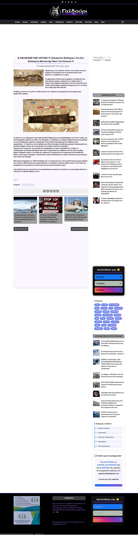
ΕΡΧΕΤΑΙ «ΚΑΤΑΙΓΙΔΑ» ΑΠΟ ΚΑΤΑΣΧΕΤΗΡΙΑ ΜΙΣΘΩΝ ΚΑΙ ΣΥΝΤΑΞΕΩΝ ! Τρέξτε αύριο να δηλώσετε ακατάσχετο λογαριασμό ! (111, 364)
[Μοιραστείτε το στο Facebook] (66, 66)
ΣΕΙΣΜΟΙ (114, 328)
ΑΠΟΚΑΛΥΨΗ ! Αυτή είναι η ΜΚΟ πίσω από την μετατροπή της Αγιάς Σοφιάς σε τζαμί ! (76, 217)
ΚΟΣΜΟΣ (43, 22)
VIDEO (103, 22)
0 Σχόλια (57, 66)
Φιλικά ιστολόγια (102, 428)
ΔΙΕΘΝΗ (107, 328)
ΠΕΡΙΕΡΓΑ (69, 22)
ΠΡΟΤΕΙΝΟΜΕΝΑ (114, 304)
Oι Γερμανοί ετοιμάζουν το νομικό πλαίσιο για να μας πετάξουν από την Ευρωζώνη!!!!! (112, 102)
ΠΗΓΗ (16, 180)
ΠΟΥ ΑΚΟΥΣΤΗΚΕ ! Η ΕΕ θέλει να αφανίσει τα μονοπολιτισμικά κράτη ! (112, 384)
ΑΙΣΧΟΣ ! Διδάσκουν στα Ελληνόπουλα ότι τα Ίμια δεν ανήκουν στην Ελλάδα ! (110, 414)
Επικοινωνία (101, 432)
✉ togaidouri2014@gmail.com (109, 485)
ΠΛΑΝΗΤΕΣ (110, 318)
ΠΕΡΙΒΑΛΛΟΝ (59, 22)
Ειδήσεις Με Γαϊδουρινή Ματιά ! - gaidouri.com (27, 534)
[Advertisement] (69, 40)
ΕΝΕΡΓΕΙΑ (106, 321)
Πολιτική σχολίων (103, 446)
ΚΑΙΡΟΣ (97, 325)
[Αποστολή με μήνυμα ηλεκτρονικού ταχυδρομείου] (61, 66)
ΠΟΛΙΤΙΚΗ (106, 311)
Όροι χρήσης (101, 441)
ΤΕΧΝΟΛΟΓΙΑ (98, 328)
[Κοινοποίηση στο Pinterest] (68, 66)
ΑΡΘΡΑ (104, 325)
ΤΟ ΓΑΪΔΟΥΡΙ (115, 321)
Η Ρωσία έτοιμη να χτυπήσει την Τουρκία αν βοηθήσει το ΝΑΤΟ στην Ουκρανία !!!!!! (112, 132)
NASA (96, 22)
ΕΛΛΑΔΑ (25, 22)
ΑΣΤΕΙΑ (103, 318)
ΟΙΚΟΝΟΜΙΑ (34, 22)
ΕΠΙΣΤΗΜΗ (78, 22)
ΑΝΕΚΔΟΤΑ (98, 321)
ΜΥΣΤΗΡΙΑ (88, 22)
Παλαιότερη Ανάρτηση (79, 229)
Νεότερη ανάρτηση (21, 229)
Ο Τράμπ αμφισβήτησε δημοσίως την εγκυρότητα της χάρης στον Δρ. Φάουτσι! (112, 200)
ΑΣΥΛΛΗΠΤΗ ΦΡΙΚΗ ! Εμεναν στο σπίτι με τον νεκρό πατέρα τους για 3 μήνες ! (112, 343)
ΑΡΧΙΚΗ (17, 22)
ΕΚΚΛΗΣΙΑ (118, 318)
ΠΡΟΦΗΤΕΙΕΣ (112, 325)
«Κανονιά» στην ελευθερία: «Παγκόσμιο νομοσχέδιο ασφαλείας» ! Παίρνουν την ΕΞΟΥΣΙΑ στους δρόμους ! (49, 218)
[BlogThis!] (63, 66)
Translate (108, 60)
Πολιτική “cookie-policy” (105, 437)
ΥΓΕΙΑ (50, 22)
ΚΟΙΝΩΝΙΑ (98, 315)
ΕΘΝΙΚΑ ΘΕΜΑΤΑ (107, 315)
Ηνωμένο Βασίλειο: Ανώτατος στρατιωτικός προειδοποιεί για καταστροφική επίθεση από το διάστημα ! (25, 218)
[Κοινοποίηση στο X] (64, 66)
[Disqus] (51, 261)
